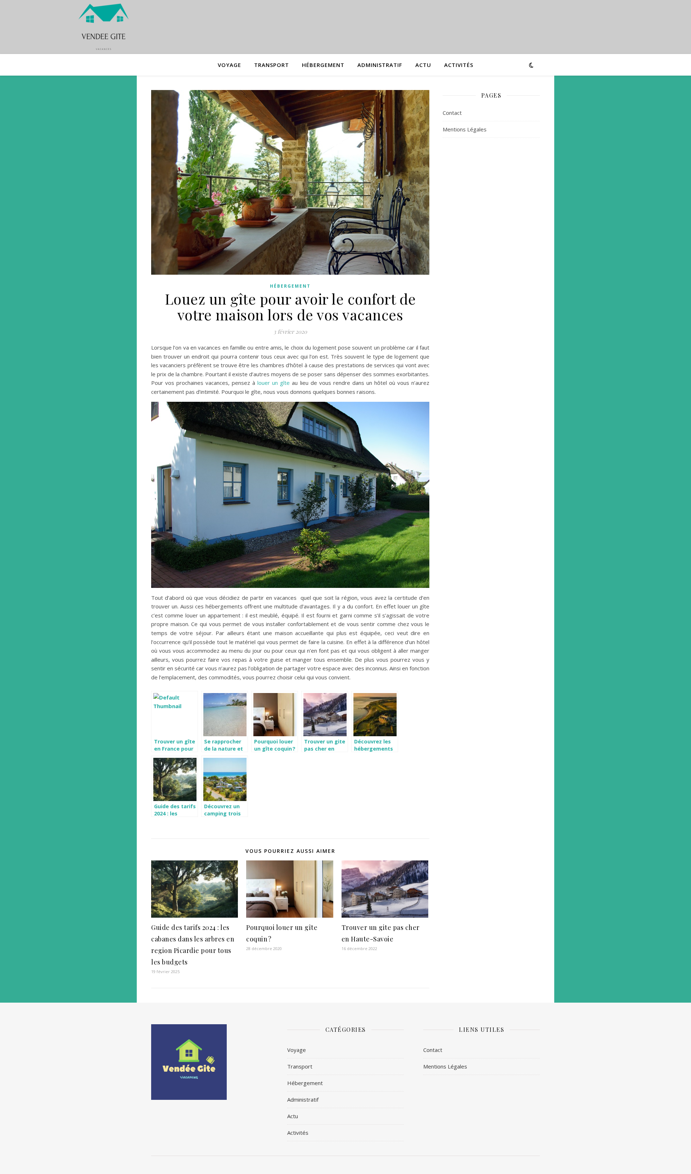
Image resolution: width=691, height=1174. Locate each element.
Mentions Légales (465, 129)
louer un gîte (273, 382)
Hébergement (323, 64)
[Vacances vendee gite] (104, 27)
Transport (271, 64)
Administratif (379, 64)
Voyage (229, 64)
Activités (458, 64)
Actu (423, 64)
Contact (452, 112)
